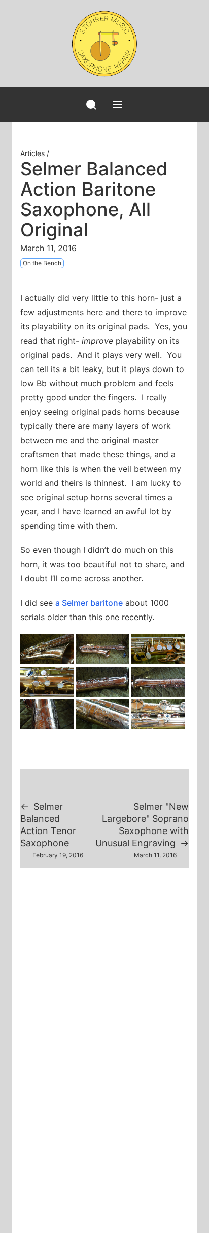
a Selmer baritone (89, 603)
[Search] (91, 105)
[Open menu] (118, 105)
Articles (32, 153)
